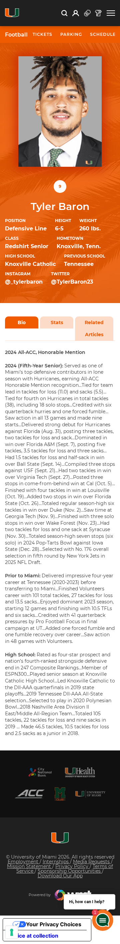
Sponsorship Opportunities (70, 871)
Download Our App (60, 876)
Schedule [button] (103, 34)
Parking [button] (71, 34)
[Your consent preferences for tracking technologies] (11, 932)
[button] (111, 13)
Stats (57, 322)
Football (16, 35)
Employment (24, 862)
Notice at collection (33, 935)
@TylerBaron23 (72, 282)
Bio (22, 322)
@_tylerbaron (24, 282)
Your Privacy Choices (53, 924)
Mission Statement (29, 866)
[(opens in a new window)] (40, 772)
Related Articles (94, 328)
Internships (56, 862)
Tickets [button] (42, 34)
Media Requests (92, 862)
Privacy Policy (72, 866)
